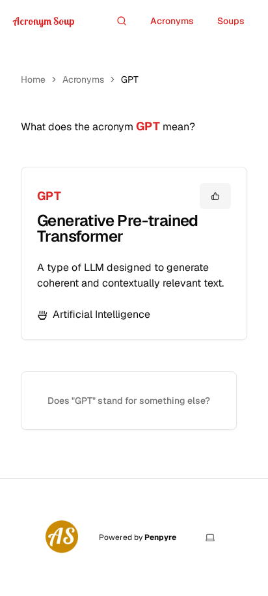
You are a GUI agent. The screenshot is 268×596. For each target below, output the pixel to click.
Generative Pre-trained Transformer (117, 228)
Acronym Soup (44, 20)
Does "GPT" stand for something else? (128, 400)
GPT (49, 195)
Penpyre (160, 537)
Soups (231, 21)
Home (33, 79)
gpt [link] (130, 79)
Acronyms (172, 21)
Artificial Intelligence (101, 314)
